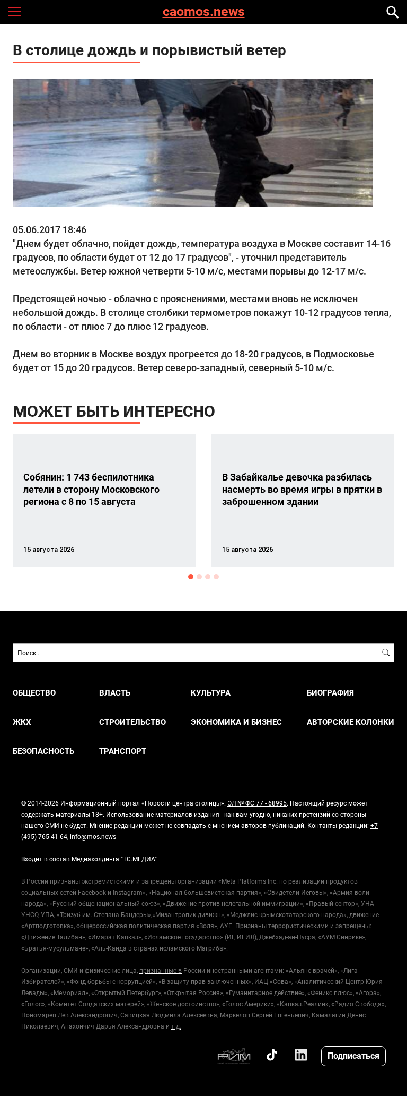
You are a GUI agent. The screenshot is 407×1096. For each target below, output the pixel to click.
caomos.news (204, 12)
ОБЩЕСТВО (34, 693)
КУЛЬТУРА (211, 693)
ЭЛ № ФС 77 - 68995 (257, 803)
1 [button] (190, 576)
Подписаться (353, 1055)
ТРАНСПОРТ (122, 751)
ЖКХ (22, 722)
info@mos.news (93, 836)
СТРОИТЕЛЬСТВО (132, 722)
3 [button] (207, 576)
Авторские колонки (350, 722)
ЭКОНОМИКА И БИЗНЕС (236, 722)
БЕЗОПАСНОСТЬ (43, 751)
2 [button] (199, 576)
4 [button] (216, 576)
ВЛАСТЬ (114, 693)
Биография (330, 693)
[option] (104, 500)
